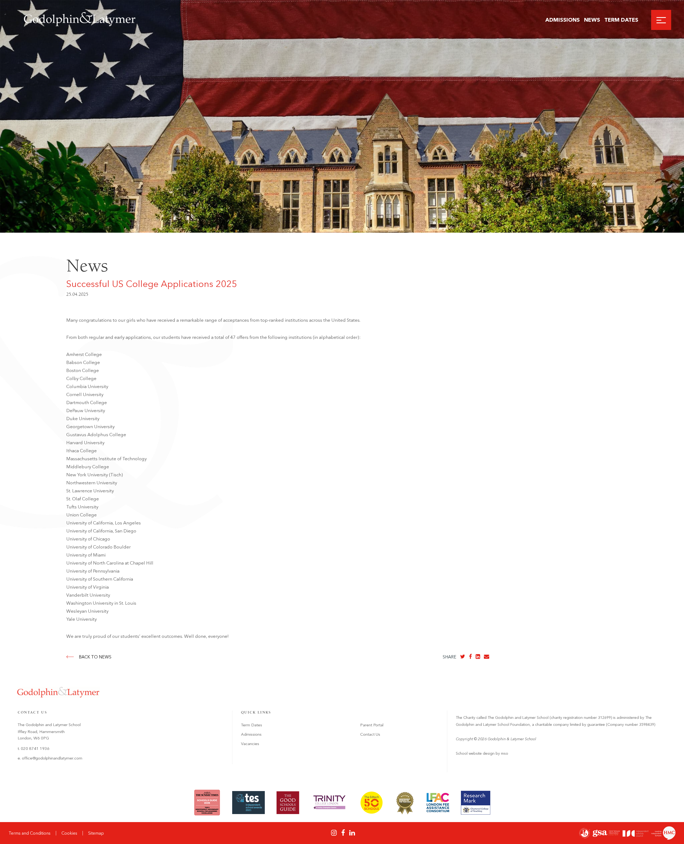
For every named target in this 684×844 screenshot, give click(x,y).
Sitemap (96, 833)
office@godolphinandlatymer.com (52, 758)
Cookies (69, 833)
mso (504, 753)
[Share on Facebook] (470, 657)
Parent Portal (371, 725)
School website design (475, 753)
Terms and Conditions (29, 833)
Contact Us (370, 734)
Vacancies (250, 743)
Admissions (562, 20)
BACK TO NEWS (95, 656)
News (592, 20)
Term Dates (621, 20)
